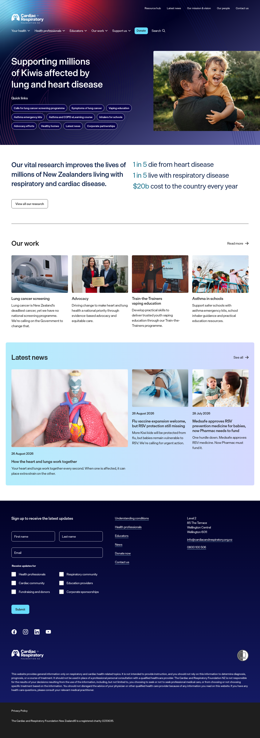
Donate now (123, 553)
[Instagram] (25, 631)
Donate (141, 30)
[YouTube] (48, 631)
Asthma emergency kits (28, 117)
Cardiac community (32, 583)
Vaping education (119, 108)
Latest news (73, 126)
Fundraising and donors (34, 591)
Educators (121, 535)
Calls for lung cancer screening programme (39, 108)
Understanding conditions (132, 518)
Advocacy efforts (24, 126)
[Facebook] (14, 631)
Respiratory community (82, 574)
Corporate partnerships (101, 126)
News (118, 544)
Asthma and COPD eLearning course (71, 117)
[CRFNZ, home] (27, 19)
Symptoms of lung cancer (87, 108)
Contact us (122, 562)
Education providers (80, 583)
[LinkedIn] (37, 631)
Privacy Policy (19, 711)
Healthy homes (50, 126)
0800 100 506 (196, 547)
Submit (20, 609)
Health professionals (32, 574)
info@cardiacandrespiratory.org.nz (209, 539)
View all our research (29, 203)
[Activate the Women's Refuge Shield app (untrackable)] (243, 655)
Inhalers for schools (110, 117)
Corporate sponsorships (83, 591)
